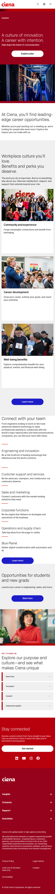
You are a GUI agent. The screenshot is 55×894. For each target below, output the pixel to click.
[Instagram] (31, 758)
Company (7, 802)
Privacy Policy (8, 861)
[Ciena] (8, 778)
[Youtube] (24, 758)
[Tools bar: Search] (38, 4)
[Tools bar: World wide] (44, 4)
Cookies (36, 868)
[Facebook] (38, 758)
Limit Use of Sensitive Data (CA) (11, 869)
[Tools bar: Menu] (49, 4)
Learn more (27, 401)
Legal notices (38, 861)
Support (6, 810)
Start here (28, 598)
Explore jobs (27, 53)
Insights (6, 794)
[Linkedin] (16, 758)
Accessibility (7, 877)
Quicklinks (7, 819)
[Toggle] (51, 794)
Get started (27, 748)
